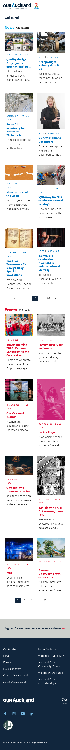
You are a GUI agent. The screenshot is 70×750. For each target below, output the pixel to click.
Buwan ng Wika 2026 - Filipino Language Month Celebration (17, 350)
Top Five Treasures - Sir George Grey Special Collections (16, 268)
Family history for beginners (50, 346)
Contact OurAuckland (15, 675)
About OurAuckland (14, 682)
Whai (9, 573)
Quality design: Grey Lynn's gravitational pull (18, 63)
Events (7, 662)
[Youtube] (23, 714)
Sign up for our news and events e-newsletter (33, 628)
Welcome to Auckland (50, 672)
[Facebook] (5, 714)
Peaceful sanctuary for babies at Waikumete (15, 130)
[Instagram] (14, 714)
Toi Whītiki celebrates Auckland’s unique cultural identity (49, 263)
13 (45, 600)
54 (48, 298)
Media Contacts (47, 649)
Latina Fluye (47, 432)
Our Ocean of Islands (15, 415)
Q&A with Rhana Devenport (49, 139)
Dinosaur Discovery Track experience (49, 573)
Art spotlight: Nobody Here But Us (50, 65)
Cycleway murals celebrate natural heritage (50, 200)
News (6, 655)
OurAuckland (10, 649)
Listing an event (12, 669)
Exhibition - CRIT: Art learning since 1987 (50, 511)
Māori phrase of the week (17, 193)
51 (35, 298)
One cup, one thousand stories (18, 489)
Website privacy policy (51, 655)
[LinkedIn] (32, 714)
